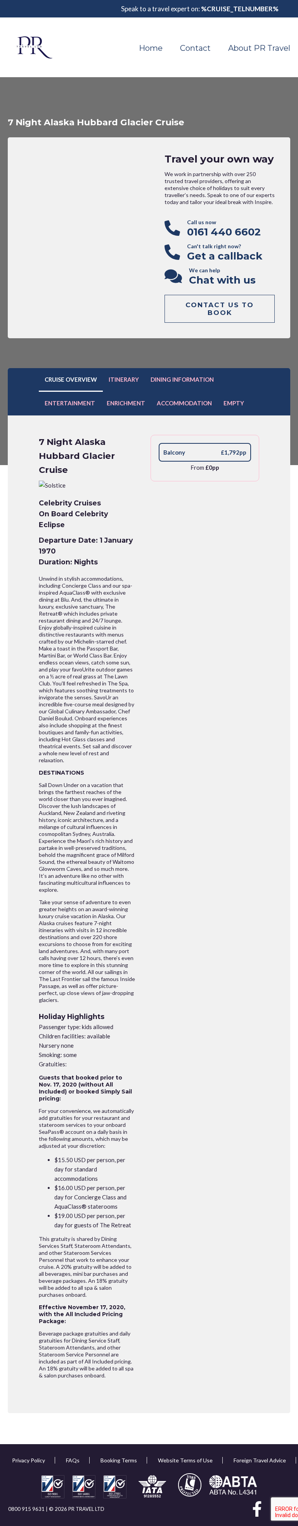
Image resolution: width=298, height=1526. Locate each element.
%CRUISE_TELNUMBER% (240, 9)
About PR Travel (259, 48)
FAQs (73, 1460)
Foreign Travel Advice (260, 1460)
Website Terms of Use (185, 1460)
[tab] (71, 380)
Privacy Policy (28, 1460)
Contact (195, 48)
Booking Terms (118, 1460)
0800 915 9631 (27, 1509)
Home (151, 48)
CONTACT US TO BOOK (219, 309)
